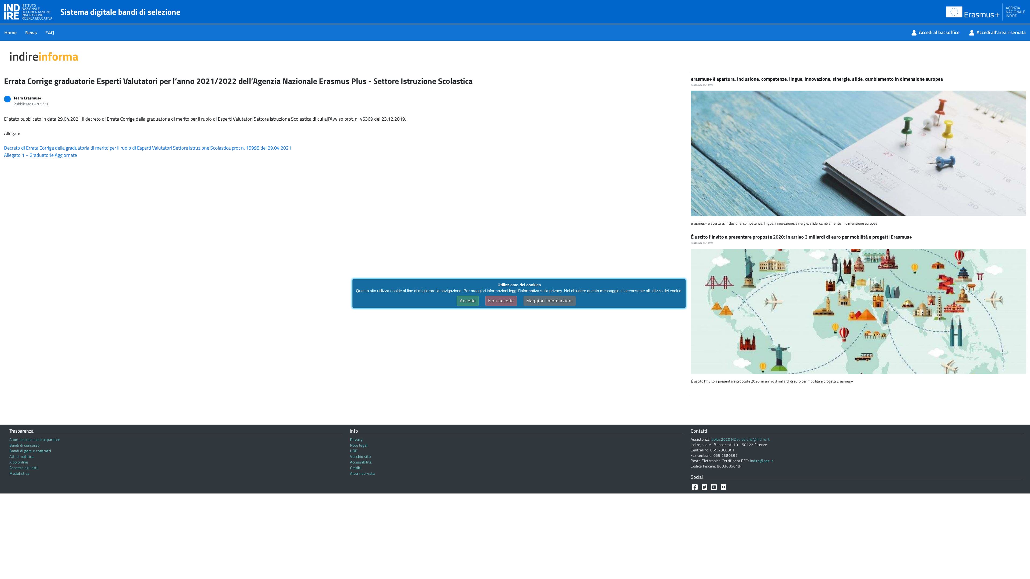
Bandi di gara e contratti (30, 451)
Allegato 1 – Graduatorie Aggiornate (40, 155)
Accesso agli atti (23, 467)
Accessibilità (361, 462)
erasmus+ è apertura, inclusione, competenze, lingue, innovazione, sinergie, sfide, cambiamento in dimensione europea (817, 79)
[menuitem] (10, 32)
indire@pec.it (761, 460)
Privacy (356, 439)
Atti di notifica (21, 456)
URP (354, 451)
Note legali (359, 445)
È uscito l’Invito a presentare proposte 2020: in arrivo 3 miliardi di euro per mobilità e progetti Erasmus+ (802, 236)
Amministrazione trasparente (34, 439)
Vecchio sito (360, 456)
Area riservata (362, 473)
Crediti (356, 467)
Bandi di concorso (24, 445)
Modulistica (19, 473)
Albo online (18, 462)
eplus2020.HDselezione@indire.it (741, 439)
